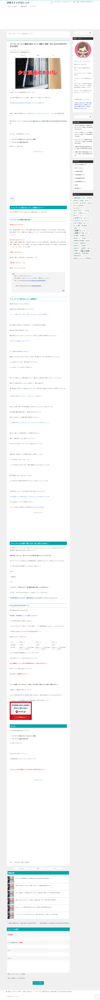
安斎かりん (89, 240)
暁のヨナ (77, 248)
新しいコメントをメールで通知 (16, 974)
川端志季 (76, 243)
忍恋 (84, 245)
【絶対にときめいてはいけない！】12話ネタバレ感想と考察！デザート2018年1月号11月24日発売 (35, 899)
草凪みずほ (77, 253)
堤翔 (22, 862)
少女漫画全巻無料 (79, 171)
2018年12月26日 (36, 285)
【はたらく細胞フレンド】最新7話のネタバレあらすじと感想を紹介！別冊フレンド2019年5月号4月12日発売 (37, 892)
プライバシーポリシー (13, 6)
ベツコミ (89, 220)
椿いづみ (90, 248)
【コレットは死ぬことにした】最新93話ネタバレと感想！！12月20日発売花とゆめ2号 (83, 134)
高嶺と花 (89, 258)
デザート (78, 218)
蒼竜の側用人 (86, 253)
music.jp (13, 576)
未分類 (76, 185)
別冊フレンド (80, 231)
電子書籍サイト (78, 188)
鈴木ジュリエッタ (79, 258)
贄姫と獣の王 (78, 255)
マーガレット (80, 223)
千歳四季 (76, 235)
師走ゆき (83, 243)
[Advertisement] (50, 19)
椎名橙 (84, 248)
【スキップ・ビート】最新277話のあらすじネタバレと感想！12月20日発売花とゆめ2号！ (33, 907)
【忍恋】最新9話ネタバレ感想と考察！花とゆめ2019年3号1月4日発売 (53, 923)
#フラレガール (26, 280)
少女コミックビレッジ (18, 2)
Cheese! (90, 197)
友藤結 (83, 235)
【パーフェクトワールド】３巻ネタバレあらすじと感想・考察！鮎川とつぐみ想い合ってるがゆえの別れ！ (37, 914)
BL (84, 197)
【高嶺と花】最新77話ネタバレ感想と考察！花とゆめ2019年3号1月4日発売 (23, 923)
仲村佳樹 (85, 225)
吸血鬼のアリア (78, 238)
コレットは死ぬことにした (81, 213)
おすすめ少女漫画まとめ (80, 164)
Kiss (82, 200)
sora (90, 203)
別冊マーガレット (81, 233)
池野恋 (76, 250)
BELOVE (78, 198)
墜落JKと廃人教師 (79, 240)
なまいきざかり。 (79, 210)
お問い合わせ (24, 6)
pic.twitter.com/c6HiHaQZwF (37, 280)
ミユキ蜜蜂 (77, 225)
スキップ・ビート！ (79, 215)
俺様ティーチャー (78, 228)
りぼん (88, 210)
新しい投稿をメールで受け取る (16, 978)
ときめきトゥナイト (79, 208)
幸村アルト (77, 245)
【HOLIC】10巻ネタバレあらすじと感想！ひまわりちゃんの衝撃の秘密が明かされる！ (33, 885)
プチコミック (79, 220)
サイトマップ (33, 6)
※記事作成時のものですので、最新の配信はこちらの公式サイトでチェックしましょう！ (34, 597)
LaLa (87, 200)
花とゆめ (27, 862)
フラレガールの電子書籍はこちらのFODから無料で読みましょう (27, 769)
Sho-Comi (83, 203)
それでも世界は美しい (80, 205)
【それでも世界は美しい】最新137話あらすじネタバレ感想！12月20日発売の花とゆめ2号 (83, 127)
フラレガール (17, 862)
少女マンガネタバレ (14, 52)
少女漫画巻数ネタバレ (80, 174)
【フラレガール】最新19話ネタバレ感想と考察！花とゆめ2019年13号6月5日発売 (32, 878)
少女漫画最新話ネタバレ (25, 52)
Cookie (76, 200)
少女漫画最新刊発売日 (80, 178)
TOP (14, 991)
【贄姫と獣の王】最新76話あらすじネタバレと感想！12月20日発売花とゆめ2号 (83, 153)
